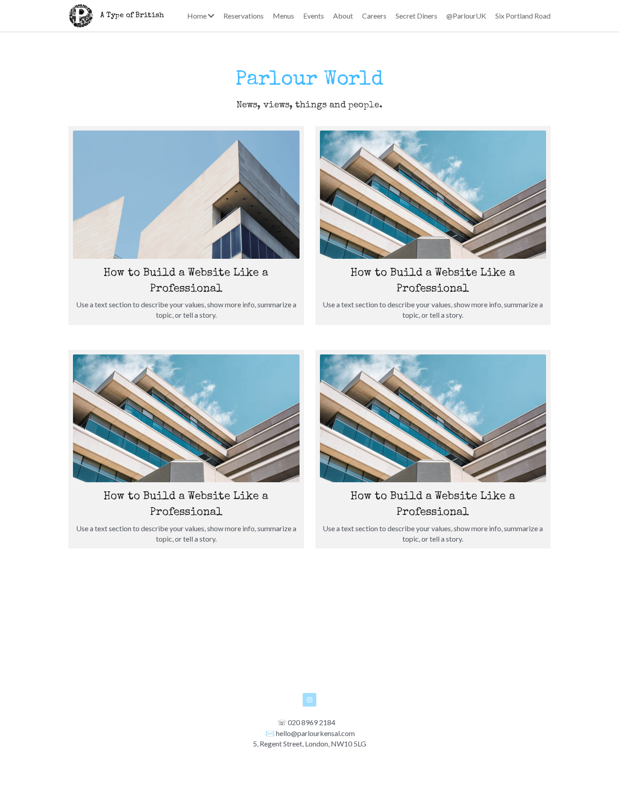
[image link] (80, 14)
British (149, 15)
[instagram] (309, 700)
